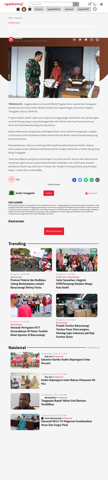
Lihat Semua (93, 347)
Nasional (69, 9)
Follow (49, 193)
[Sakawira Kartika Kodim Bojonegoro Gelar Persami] (25, 360)
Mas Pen (48, 356)
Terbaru (38, 9)
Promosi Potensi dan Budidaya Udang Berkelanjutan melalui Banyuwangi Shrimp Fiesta (28, 284)
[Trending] (18, 9)
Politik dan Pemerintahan (67, 277)
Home (10, 18)
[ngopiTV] (89, 4)
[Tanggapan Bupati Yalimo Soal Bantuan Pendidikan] (25, 401)
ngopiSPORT (83, 9)
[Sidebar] (101, 4)
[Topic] (29, 9)
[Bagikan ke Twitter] (80, 39)
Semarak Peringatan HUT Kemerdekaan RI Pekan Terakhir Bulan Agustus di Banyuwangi (29, 331)
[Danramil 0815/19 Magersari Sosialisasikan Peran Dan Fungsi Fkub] (25, 422)
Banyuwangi (16, 277)
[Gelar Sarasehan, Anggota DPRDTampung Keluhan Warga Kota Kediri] (76, 260)
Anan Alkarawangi (53, 418)
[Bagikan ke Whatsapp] (92, 39)
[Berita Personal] (24, 9)
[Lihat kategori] (94, 9)
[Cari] (76, 4)
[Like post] (11, 179)
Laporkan (92, 193)
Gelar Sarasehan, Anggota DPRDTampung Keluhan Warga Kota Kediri (74, 284)
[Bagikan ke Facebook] (74, 39)
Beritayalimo (50, 397)
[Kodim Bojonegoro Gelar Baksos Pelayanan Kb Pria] (25, 381)
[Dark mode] (95, 4)
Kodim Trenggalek (25, 193)
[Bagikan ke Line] (86, 39)
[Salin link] (97, 39)
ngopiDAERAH (54, 9)
